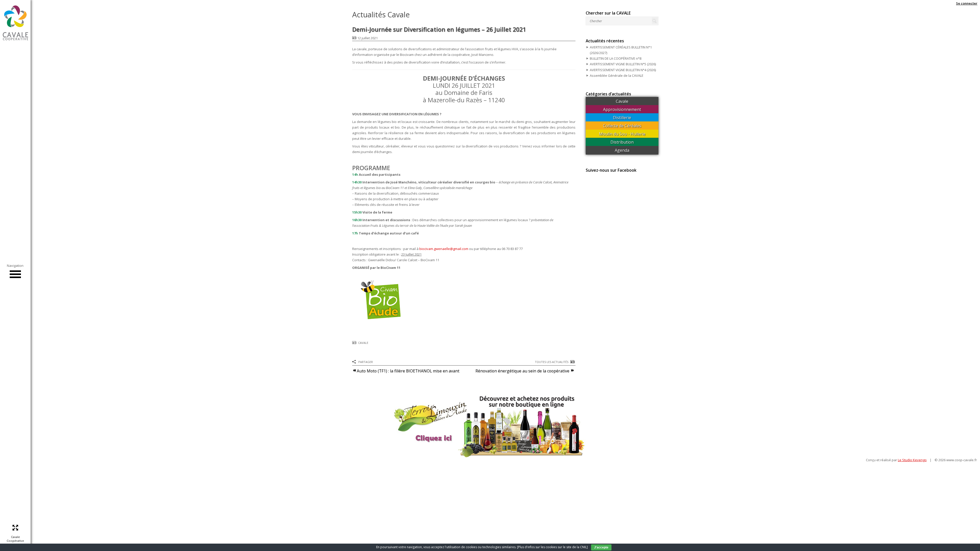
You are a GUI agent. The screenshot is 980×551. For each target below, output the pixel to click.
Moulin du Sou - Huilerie (622, 134)
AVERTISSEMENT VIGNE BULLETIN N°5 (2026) (623, 64)
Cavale (363, 343)
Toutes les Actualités (551, 362)
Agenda (622, 150)
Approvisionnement (622, 109)
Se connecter (966, 3)
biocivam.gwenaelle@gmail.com (443, 248)
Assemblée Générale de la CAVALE (616, 75)
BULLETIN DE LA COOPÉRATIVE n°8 (615, 58)
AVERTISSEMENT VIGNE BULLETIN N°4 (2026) (623, 70)
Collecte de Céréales (622, 126)
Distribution (622, 142)
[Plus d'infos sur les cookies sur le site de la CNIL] (552, 547)
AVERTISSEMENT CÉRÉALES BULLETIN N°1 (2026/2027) (621, 50)
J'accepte (601, 547)
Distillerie (622, 117)
